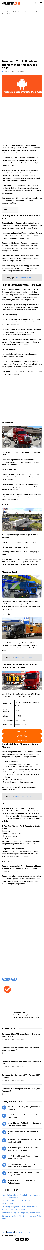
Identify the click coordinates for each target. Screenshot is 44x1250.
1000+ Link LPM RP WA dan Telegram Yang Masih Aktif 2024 (24, 1140)
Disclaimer (10, 1232)
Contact (27, 1232)
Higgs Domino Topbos (23, 796)
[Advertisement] (22, 38)
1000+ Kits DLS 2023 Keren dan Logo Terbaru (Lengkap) (22, 1182)
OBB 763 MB (22, 740)
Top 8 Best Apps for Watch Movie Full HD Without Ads (23, 1116)
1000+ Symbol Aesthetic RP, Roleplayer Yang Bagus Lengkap (23, 1132)
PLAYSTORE (22, 731)
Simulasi (6, 979)
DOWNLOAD (22, 736)
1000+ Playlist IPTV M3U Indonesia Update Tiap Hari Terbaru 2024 (24, 1124)
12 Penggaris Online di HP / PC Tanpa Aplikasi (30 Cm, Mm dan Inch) (22, 1165)
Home (4, 12)
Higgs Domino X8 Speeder (25, 657)
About (4, 1232)
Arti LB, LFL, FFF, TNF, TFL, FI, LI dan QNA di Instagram (25, 1108)
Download (10, 12)
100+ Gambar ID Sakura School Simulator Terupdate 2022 (23, 1173)
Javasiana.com (8, 71)
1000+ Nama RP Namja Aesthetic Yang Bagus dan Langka (23, 1157)
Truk (14, 979)
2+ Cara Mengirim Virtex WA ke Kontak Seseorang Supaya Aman (23, 1149)
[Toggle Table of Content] (14, 209)
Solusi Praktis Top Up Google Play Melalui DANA (21, 1213)
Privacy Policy (19, 1232)
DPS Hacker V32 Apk (23, 278)
